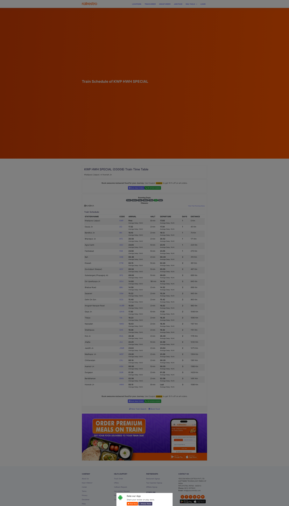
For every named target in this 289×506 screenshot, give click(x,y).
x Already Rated (145, 504)
